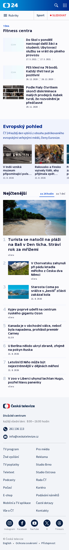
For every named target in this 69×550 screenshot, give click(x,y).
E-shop (7, 495)
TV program (11, 449)
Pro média (42, 449)
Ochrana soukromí (26, 543)
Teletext (8, 472)
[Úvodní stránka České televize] (19, 405)
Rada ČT (41, 480)
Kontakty (42, 510)
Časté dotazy (44, 503)
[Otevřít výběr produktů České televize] (65, 5)
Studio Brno (44, 464)
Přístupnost (48, 543)
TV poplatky (11, 464)
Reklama (42, 457)
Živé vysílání (11, 457)
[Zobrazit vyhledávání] (56, 5)
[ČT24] (10, 5)
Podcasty (9, 480)
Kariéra (41, 487)
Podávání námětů (47, 495)
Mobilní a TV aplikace (17, 503)
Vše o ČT (8, 510)
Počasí (7, 487)
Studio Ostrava (45, 472)
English (7, 543)
